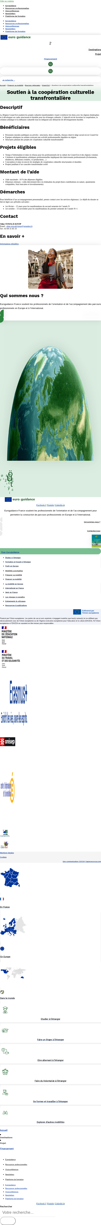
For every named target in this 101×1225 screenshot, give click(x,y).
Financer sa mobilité (15, 85)
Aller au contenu (7, 1)
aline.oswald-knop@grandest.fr (19, 226)
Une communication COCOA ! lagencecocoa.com (82, 861)
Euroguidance (10, 6)
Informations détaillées (9, 244)
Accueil (3, 85)
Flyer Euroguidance (10, 552)
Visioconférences (12, 11)
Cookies (3, 857)
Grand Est (46, 85)
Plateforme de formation (15, 16)
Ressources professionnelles (17, 8)
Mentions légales (7, 853)
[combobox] (27, 1212)
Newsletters (10, 14)
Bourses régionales (32, 85)
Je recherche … (8, 80)
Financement (50, 59)
